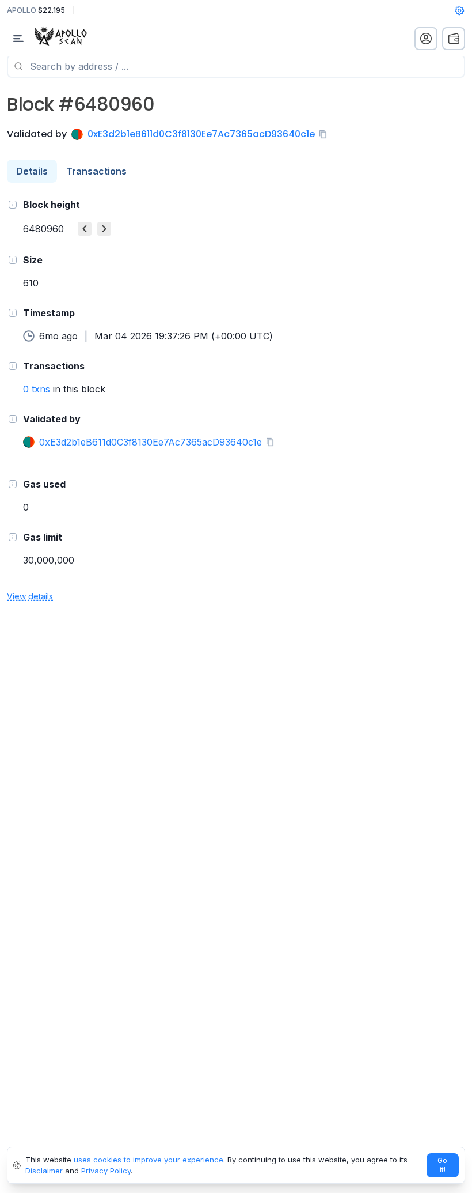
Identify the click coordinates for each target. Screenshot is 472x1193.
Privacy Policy (106, 1170)
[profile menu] (425, 38)
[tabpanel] (236, 400)
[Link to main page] (72, 38)
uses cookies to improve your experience (148, 1159)
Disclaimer (44, 1170)
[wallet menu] (453, 38)
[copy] (325, 134)
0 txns (36, 389)
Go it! (442, 1165)
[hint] (12, 204)
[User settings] (459, 10)
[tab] (32, 171)
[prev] (85, 229)
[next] (104, 229)
